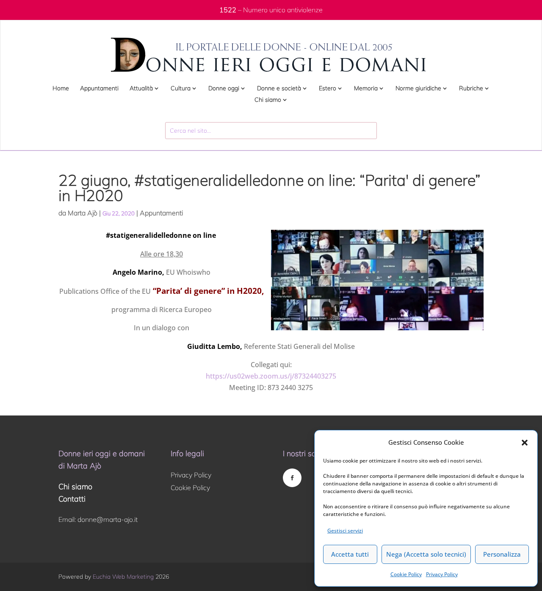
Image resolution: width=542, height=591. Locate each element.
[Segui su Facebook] (292, 477)
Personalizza (502, 554)
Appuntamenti (99, 88)
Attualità (141, 88)
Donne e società (279, 88)
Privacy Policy (442, 574)
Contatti (72, 499)
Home (61, 88)
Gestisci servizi (345, 530)
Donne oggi (223, 88)
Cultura (181, 88)
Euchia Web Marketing (123, 576)
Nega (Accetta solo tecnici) (426, 554)
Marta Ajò (82, 213)
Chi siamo (267, 100)
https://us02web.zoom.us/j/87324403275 (271, 376)
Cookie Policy (406, 574)
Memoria (366, 88)
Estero (327, 88)
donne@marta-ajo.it (107, 519)
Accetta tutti (350, 554)
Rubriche (471, 88)
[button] (524, 442)
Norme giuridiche (418, 88)
